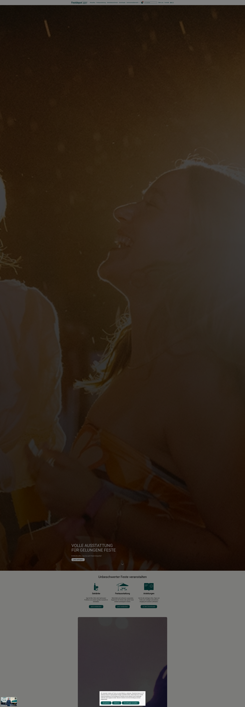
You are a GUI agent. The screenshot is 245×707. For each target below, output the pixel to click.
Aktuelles (92, 2)
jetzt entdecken (96, 607)
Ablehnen (116, 703)
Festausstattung (101, 2)
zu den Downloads (149, 607)
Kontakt (167, 2)
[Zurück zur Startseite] (79, 2)
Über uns (160, 2)
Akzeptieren (106, 703)
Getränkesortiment (112, 2)
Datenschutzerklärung (106, 696)
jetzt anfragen (78, 559)
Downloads (122, 2)
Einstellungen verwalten (130, 703)
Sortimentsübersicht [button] (132, 2)
